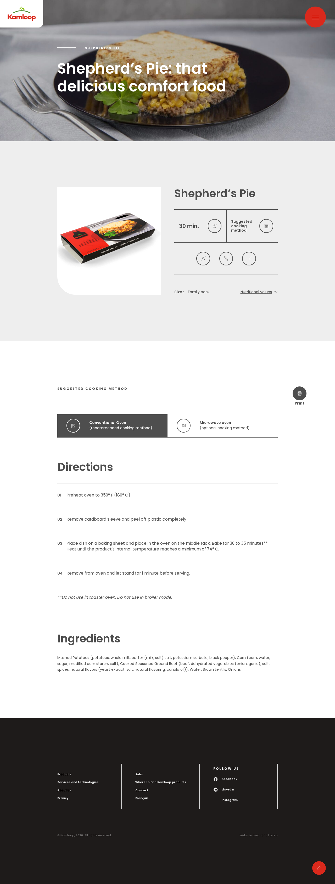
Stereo (273, 835)
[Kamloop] (21, 14)
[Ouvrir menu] (315, 17)
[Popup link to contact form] (319, 868)
